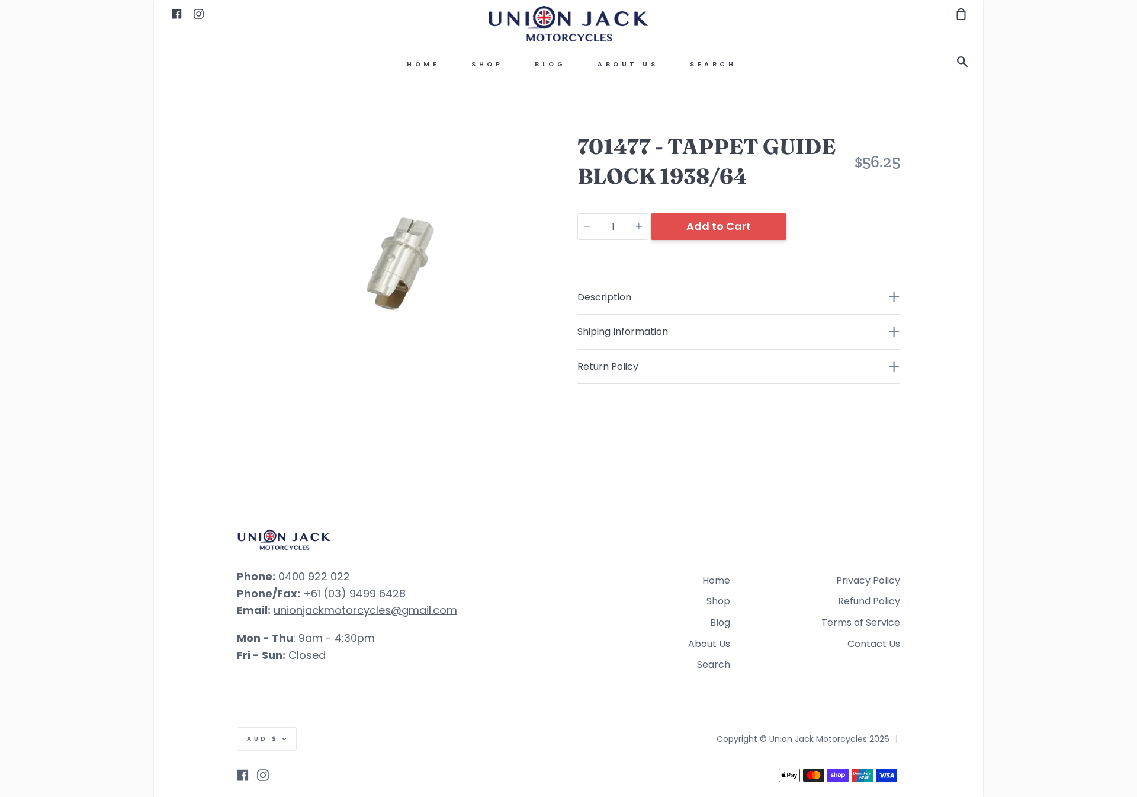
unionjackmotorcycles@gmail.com (365, 610)
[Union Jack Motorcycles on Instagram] (263, 775)
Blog (550, 64)
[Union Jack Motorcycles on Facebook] (243, 775)
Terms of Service (860, 622)
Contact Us (873, 644)
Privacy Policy (868, 580)
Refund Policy (869, 601)
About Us (628, 64)
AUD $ (263, 738)
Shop (487, 64)
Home (423, 64)
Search (713, 64)
